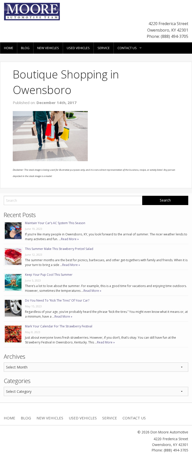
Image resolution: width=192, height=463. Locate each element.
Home (8, 48)
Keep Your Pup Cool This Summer (48, 274)
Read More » (70, 239)
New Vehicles (48, 48)
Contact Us (127, 48)
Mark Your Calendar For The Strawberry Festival (58, 326)
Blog (25, 48)
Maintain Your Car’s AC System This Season (55, 223)
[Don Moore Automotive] (32, 11)
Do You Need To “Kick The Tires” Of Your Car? (57, 300)
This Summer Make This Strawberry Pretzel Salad (59, 249)
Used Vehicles (78, 48)
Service (104, 48)
